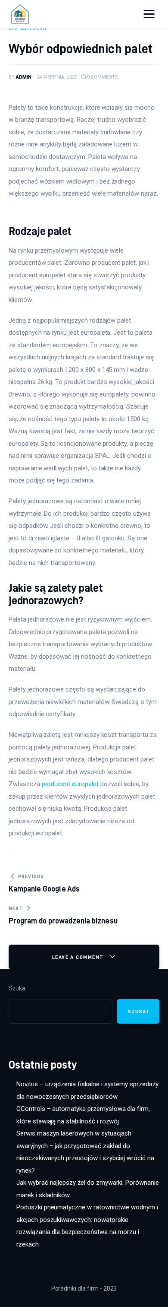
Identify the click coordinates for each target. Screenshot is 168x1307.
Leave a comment (79, 957)
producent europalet (70, 784)
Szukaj (18, 988)
